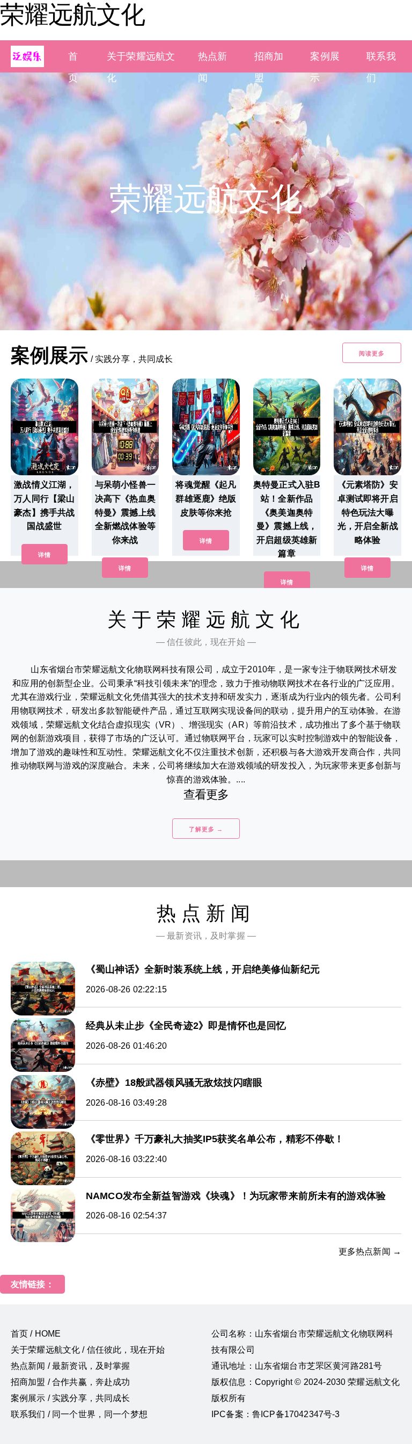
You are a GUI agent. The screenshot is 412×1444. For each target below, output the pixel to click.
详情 (44, 555)
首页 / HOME (36, 1333)
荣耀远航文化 (72, 14)
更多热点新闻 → (370, 1251)
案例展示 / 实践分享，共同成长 (70, 1398)
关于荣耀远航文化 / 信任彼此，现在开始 (88, 1349)
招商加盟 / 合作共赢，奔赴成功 (70, 1382)
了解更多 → (206, 829)
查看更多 (206, 794)
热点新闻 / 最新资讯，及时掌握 (70, 1365)
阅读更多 (372, 353)
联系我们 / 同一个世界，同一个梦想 (79, 1414)
